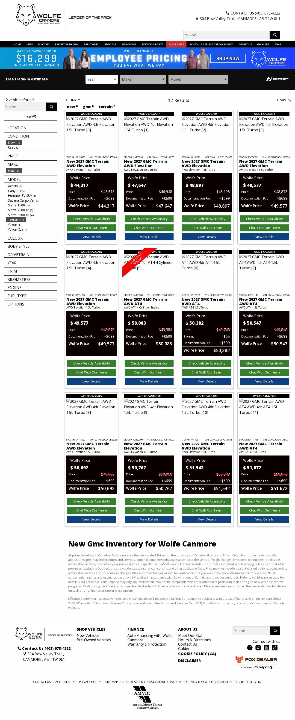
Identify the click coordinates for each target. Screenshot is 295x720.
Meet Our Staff (191, 635)
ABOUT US (188, 629)
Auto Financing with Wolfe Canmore (150, 637)
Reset (29, 117)
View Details (92, 237)
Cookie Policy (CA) (197, 654)
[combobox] (101, 79)
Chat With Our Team (91, 228)
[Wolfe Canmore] (63, 15)
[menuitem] (31, 142)
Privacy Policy (90, 682)
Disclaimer (189, 661)
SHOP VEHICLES (91, 629)
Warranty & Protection (146, 644)
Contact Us (187, 644)
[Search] (275, 35)
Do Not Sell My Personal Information (151, 682)
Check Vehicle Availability (91, 219)
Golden (184, 648)
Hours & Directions (194, 639)
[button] (17, 44)
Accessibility (65, 682)
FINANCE (135, 629)
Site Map (112, 682)
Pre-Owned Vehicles (94, 639)
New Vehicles (88, 635)
